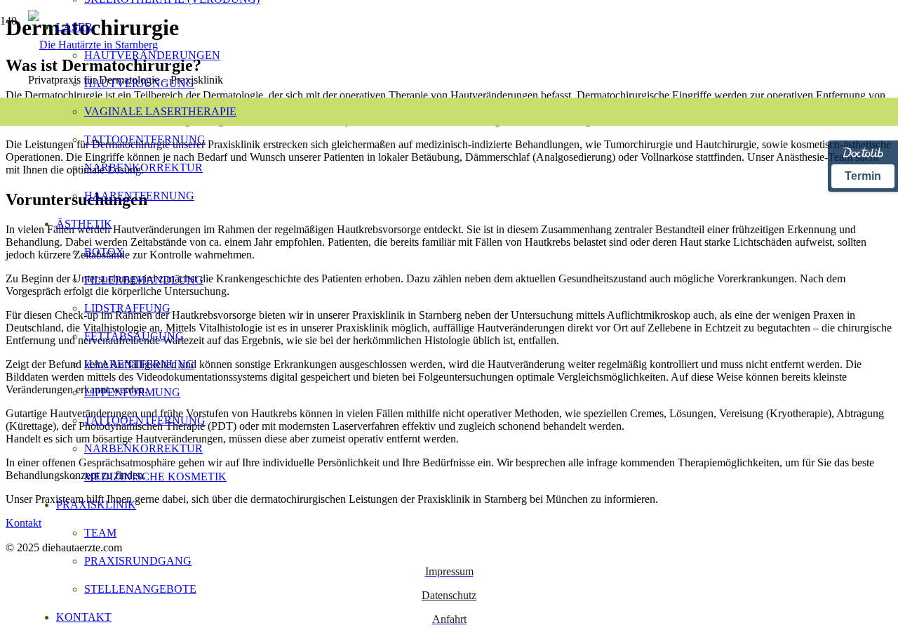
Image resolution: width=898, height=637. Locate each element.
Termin (863, 176)
